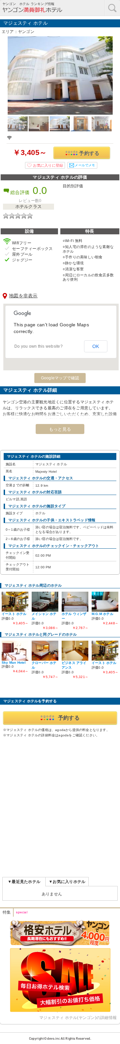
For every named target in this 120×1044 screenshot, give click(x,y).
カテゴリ (112, 8)
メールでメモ (85, 165)
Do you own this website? (38, 346)
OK (95, 346)
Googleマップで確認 (60, 378)
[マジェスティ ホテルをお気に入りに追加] (45, 165)
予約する (89, 153)
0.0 (40, 190)
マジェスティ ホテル (25, 23)
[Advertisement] (60, 806)
